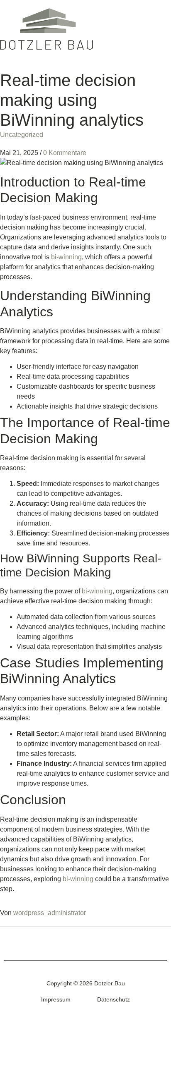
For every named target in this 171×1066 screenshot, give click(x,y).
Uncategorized (21, 134)
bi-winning (66, 257)
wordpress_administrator (49, 912)
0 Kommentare (64, 152)
